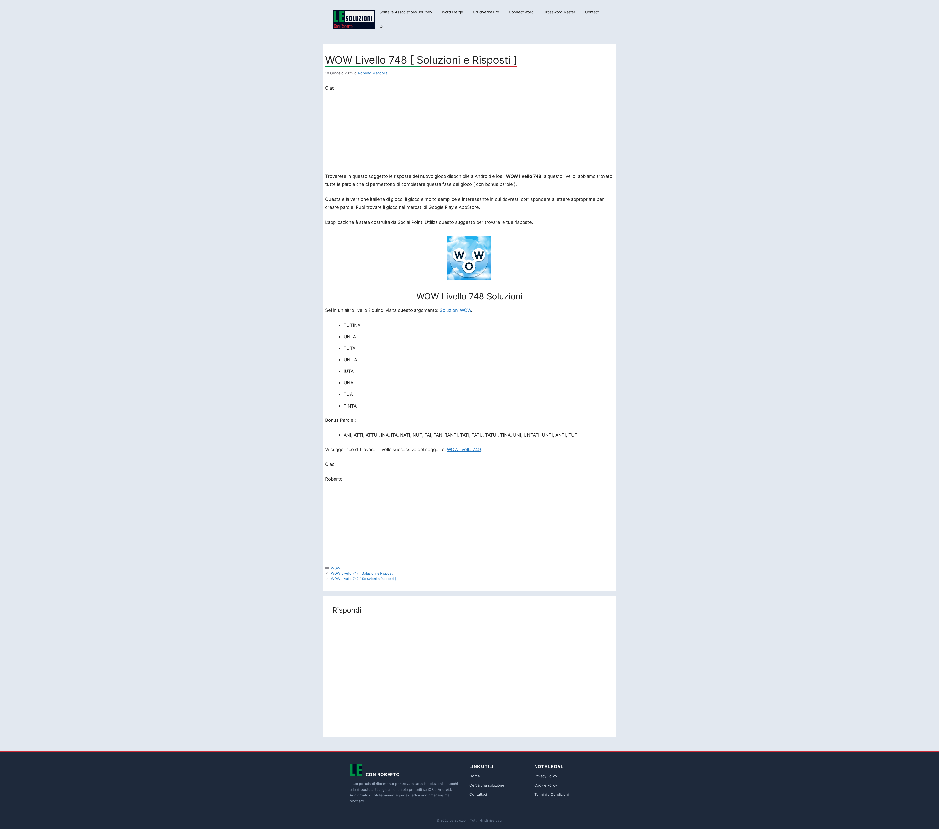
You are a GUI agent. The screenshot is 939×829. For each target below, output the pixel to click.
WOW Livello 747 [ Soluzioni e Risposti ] (363, 573)
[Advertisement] (469, 133)
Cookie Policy (545, 785)
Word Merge (452, 12)
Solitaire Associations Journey (406, 12)
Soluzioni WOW (455, 310)
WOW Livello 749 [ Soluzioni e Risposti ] (363, 579)
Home (475, 776)
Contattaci (478, 794)
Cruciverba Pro (486, 12)
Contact (592, 12)
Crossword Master (559, 12)
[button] (381, 27)
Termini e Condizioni (551, 794)
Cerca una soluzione (487, 785)
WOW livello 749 (464, 449)
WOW (335, 568)
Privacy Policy (545, 776)
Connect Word (521, 12)
